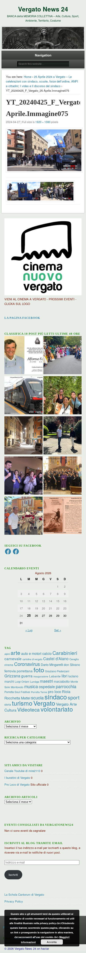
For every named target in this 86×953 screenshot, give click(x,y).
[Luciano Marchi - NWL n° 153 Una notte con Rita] (23, 436)
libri (64, 675)
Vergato (44, 702)
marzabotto (62, 681)
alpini (7, 654)
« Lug (28, 630)
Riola (66, 691)
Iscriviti (13, 875)
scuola (37, 697)
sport (73, 697)
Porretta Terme (39, 692)
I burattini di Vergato (17, 777)
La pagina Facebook (22, 318)
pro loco (54, 691)
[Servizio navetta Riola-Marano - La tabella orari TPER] (23, 395)
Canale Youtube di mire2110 (22, 771)
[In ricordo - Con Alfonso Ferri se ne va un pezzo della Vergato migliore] (23, 355)
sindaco (56, 696)
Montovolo (17, 687)
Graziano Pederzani (57, 671)
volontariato (57, 708)
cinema (8, 665)
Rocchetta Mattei (17, 697)
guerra (27, 675)
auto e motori (31, 653)
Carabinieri (64, 652)
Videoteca (28, 709)
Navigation (43, 55)
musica (31, 686)
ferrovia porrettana (18, 670)
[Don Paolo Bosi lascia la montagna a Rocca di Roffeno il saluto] (23, 476)
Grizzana (12, 675)
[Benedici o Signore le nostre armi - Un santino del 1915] (62, 516)
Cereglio (74, 659)
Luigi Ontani (22, 681)
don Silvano (72, 664)
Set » (57, 630)
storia (7, 704)
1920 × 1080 (42, 122)
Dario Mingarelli (52, 664)
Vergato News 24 (43, 8)
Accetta (52, 942)
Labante (55, 676)
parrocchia (66, 686)
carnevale (13, 658)
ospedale (47, 686)
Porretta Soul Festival (17, 692)
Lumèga (34, 681)
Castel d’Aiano (56, 658)
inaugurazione (41, 676)
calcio (47, 653)
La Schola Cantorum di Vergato (24, 894)
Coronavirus (27, 663)
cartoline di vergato (32, 659)
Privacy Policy (13, 901)
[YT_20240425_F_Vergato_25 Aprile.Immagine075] (43, 150)
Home (27, 77)
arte (15, 652)
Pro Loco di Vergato (17, 784)
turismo (22, 702)
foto (39, 669)
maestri (46, 681)
